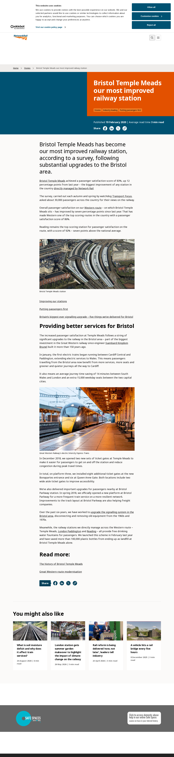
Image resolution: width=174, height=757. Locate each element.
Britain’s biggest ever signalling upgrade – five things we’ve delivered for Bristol (86, 316)
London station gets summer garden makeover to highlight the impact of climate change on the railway (68, 652)
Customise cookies (150, 16)
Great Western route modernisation (60, 571)
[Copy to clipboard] (124, 128)
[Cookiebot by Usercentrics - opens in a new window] (17, 27)
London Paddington (69, 531)
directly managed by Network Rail (74, 188)
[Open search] (152, 37)
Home (15, 68)
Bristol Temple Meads (52, 180)
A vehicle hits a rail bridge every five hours (142, 648)
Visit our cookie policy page (49, 27)
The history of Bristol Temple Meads (61, 564)
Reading (91, 531)
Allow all (151, 7)
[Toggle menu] (158, 37)
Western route (93, 207)
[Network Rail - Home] (20, 38)
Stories (27, 68)
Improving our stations (53, 301)
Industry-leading (110, 110)
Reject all (151, 25)
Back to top (159, 750)
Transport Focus (122, 196)
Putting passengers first (130, 110)
